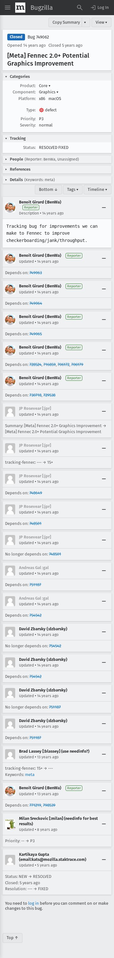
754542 (35, 615)
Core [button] (45, 85)
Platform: (27, 98)
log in (33, 903)
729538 (49, 395)
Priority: (28, 118)
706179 (77, 364)
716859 (49, 364)
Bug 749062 (38, 37)
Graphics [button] (49, 92)
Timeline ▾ (97, 189)
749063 (35, 272)
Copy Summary (66, 22)
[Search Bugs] (80, 8)
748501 (35, 523)
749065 (35, 334)
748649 (35, 493)
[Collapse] (104, 208)
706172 (63, 364)
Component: (24, 92)
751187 (35, 584)
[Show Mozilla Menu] (20, 8)
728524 (35, 364)
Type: (31, 110)
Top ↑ (12, 937)
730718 (35, 395)
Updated (26, 261)
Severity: (28, 125)
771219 (35, 805)
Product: (28, 85)
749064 (35, 303)
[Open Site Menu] (8, 8)
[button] (99, 8)
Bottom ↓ (48, 189)
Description (29, 213)
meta (30, 774)
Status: (29, 147)
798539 (49, 805)
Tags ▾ (73, 189)
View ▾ (101, 22)
